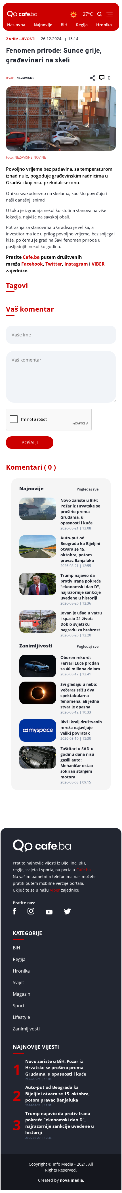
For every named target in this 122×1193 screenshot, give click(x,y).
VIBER (98, 264)
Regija (82, 24)
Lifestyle (21, 1017)
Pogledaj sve (87, 489)
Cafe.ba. (84, 869)
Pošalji (30, 442)
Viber (55, 890)
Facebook (32, 264)
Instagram (76, 264)
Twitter (53, 264)
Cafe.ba (31, 257)
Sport (19, 1005)
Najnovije (43, 24)
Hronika (104, 24)
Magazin (21, 994)
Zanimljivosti (26, 1029)
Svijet (18, 982)
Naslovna (16, 24)
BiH (64, 24)
